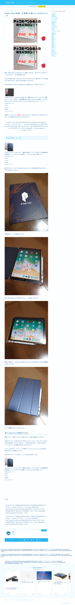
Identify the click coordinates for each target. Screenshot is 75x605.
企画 (53, 29)
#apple (6, 499)
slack (53, 34)
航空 (53, 50)
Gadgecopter (10, 2)
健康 (53, 36)
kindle (53, 14)
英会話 (53, 51)
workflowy (54, 16)
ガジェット (55, 18)
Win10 (53, 24)
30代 (53, 32)
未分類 (54, 45)
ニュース (54, 19)
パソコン (54, 20)
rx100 (53, 15)
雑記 (53, 54)
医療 (53, 40)
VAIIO (53, 23)
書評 (53, 44)
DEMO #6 (41, 6)
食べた (54, 55)
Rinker (12, 103)
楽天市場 (6, 109)
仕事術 (54, 33)
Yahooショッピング (9, 111)
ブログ (54, 25)
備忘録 (53, 38)
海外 (53, 47)
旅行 (53, 41)
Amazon (6, 107)
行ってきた (55, 53)
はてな (53, 27)
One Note (54, 22)
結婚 (53, 37)
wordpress (54, 26)
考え (53, 48)
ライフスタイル (56, 30)
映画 (53, 43)
